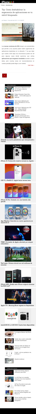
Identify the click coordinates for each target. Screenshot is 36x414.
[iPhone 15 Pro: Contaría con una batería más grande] (18, 198)
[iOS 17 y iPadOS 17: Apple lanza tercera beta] (18, 178)
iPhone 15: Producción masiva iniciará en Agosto (17, 161)
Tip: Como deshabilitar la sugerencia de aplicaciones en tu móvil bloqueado (17, 12)
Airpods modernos (19, 359)
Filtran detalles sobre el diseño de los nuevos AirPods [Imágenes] (23, 399)
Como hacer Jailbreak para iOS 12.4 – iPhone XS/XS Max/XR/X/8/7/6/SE (23, 109)
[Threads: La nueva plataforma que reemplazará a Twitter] (18, 138)
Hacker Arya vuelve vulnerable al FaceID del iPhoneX (23, 339)
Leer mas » (31, 65)
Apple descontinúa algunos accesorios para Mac (22, 371)
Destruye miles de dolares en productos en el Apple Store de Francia (22, 347)
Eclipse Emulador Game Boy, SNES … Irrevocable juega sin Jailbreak (23, 96)
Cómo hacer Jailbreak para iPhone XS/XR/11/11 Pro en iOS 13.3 (22, 102)
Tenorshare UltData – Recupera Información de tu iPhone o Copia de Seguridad (22, 116)
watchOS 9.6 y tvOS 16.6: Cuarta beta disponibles (17, 325)
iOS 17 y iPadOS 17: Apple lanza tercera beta (16, 180)
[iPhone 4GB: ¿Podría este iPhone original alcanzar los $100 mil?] (18, 282)
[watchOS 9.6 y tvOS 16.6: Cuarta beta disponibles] (18, 323)
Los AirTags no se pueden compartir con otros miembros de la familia (22, 379)
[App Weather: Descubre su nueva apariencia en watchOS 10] (18, 219)
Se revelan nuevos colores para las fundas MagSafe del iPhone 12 (22, 392)
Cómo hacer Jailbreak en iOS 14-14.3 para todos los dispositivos (22, 89)
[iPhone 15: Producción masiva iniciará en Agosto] (18, 159)
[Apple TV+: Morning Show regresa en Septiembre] (18, 303)
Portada (3, 5)
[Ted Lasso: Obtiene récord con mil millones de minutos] (18, 261)
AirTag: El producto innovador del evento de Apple (23, 384)
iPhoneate (8, 2)
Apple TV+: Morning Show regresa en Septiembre (17, 305)
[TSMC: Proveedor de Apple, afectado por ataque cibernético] (18, 240)
